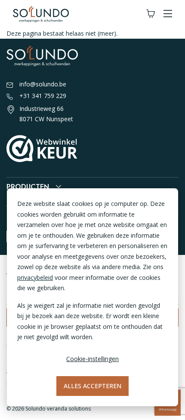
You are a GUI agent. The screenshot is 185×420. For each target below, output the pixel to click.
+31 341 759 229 (42, 96)
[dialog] (92, 297)
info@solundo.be (42, 84)
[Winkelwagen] (150, 13)
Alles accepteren (92, 386)
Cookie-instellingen (92, 359)
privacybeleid (35, 277)
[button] (167, 14)
